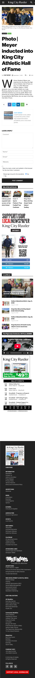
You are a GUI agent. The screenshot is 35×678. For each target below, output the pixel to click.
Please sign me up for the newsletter (13, 174)
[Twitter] (14, 104)
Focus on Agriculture (12, 515)
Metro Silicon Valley (11, 605)
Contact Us (9, 475)
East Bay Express (11, 601)
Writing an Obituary (11, 531)
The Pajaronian (10, 629)
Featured (4, 33)
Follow (26, 263)
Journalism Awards (11, 653)
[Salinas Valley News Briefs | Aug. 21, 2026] (5, 303)
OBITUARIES (9, 525)
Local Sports (9, 521)
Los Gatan (9, 622)
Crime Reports (10, 501)
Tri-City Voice (9, 631)
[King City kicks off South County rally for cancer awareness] (5, 326)
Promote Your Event (11, 544)
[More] (27, 104)
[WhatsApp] (22, 104)
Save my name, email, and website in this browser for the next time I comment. (17, 169)
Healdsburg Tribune (11, 616)
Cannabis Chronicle (11, 641)
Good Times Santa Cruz (12, 603)
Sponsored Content (11, 587)
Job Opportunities (11, 651)
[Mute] (28, 353)
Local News (5, 196)
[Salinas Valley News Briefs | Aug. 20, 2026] (5, 318)
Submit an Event (10, 543)
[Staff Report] (8, 117)
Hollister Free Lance (11, 618)
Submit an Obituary (11, 533)
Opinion (8, 502)
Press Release (10, 479)
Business (8, 499)
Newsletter (9, 473)
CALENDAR (9, 537)
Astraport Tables (10, 552)
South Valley (9, 644)
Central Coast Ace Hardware (14, 550)
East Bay (8, 642)
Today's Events (10, 541)
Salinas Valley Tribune (12, 627)
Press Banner (9, 625)
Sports (9, 33)
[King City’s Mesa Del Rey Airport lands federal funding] (28, 194)
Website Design (10, 580)
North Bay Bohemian (12, 606)
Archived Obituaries (11, 529)
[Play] (4, 353)
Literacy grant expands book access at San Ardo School (15, 292)
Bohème (8, 639)
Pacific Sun (9, 608)
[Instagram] (11, 666)
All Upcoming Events (11, 539)
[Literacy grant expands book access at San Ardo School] (6, 194)
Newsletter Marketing (12, 591)
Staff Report (7, 75)
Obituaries (8, 527)
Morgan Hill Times (11, 623)
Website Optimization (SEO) (13, 583)
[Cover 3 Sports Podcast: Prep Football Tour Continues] (17, 194)
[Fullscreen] (31, 353)
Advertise (8, 491)
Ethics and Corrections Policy (14, 484)
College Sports (16, 196)
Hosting (8, 581)
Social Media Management (13, 585)
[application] (17, 346)
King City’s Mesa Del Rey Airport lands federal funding (28, 203)
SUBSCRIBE (9, 467)
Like (27, 260)
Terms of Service (10, 482)
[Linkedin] (18, 104)
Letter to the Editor (11, 477)
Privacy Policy (10, 481)
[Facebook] (9, 104)
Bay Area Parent (10, 637)
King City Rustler (10, 620)
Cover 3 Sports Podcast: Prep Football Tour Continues (17, 203)
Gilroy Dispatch (10, 614)
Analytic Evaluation (11, 589)
